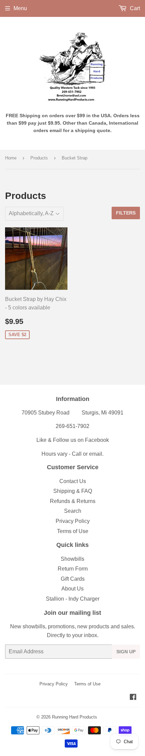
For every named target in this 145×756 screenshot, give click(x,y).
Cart (134, 8)
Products (39, 157)
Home (11, 157)
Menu (20, 8)
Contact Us (72, 481)
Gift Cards (73, 579)
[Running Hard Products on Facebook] (133, 698)
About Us (72, 588)
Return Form (73, 569)
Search (72, 511)
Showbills (72, 559)
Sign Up (126, 651)
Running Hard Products (74, 717)
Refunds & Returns (72, 501)
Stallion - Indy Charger (72, 599)
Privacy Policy (73, 521)
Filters (126, 213)
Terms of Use (72, 531)
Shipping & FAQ (72, 491)
